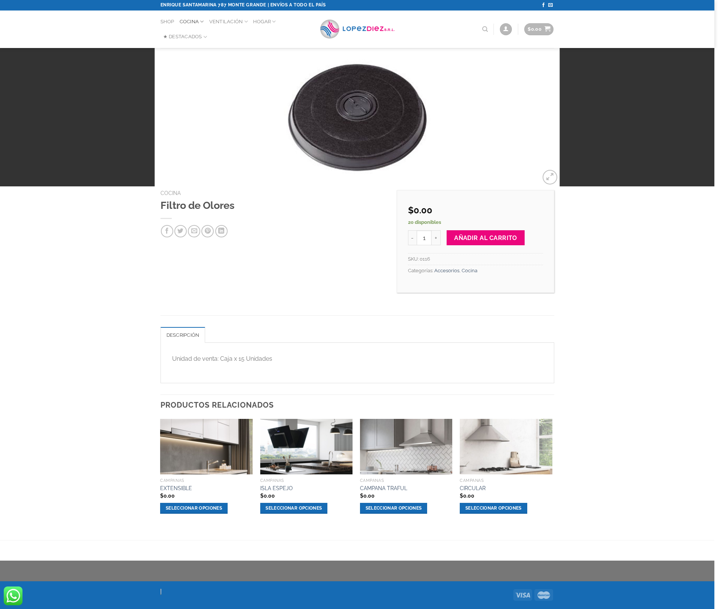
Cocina (189, 21)
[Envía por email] (194, 231)
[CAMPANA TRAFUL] (406, 446)
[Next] (552, 473)
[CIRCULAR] (506, 446)
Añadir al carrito (485, 238)
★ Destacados (182, 36)
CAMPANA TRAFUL (383, 488)
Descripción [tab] (183, 335)
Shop (167, 21)
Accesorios (446, 270)
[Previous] (160, 473)
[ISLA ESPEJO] (306, 446)
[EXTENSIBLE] (206, 446)
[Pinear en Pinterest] (207, 231)
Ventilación (226, 21)
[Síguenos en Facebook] (543, 5)
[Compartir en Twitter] (180, 231)
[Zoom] (550, 177)
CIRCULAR (473, 488)
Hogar (262, 21)
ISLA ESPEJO (276, 488)
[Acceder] (506, 29)
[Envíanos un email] (550, 5)
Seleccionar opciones (194, 508)
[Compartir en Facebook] (167, 231)
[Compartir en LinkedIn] (221, 231)
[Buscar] (485, 29)
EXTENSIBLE (176, 488)
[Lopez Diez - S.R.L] (357, 29)
